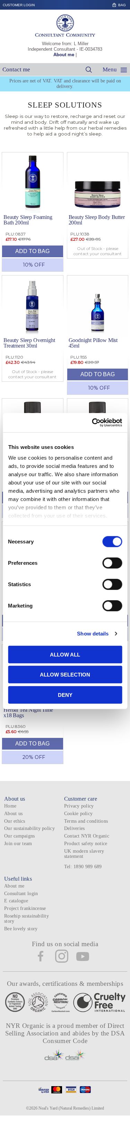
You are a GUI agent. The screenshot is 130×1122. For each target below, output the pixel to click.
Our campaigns (19, 836)
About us (13, 813)
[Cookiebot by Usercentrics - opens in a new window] (92, 422)
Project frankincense (25, 908)
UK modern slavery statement (84, 854)
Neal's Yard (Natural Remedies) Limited (71, 1108)
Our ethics (14, 821)
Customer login (19, 5)
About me (63, 54)
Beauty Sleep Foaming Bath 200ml (27, 220)
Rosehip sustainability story (26, 918)
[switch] (112, 562)
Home (10, 806)
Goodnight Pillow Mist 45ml (93, 343)
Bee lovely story (20, 928)
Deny (65, 695)
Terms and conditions (86, 821)
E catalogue (16, 900)
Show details (93, 634)
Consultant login (21, 893)
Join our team (18, 843)
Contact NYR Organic (86, 836)
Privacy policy (79, 806)
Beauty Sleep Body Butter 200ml (97, 220)
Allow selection (65, 675)
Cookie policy (78, 813)
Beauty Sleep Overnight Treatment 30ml (29, 343)
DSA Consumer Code (84, 1037)
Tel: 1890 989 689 (83, 866)
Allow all (65, 654)
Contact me (16, 69)
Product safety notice (85, 843)
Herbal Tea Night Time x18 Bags (28, 712)
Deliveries (74, 828)
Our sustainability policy (29, 828)
